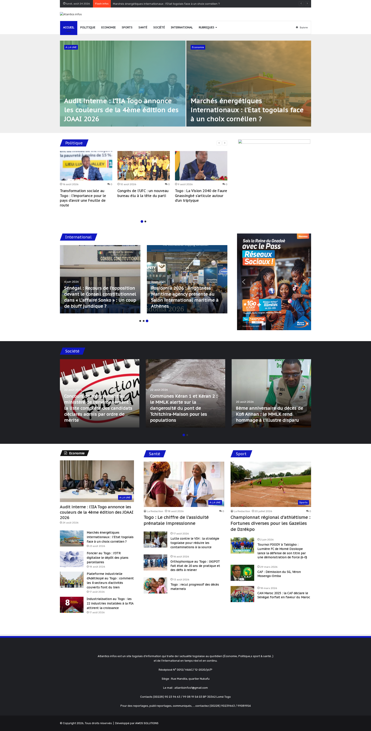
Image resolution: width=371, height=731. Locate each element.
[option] (185, 84)
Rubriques (206, 27)
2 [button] (145, 221)
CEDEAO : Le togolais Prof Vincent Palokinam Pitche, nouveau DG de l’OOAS (179, 300)
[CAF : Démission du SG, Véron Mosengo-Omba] (242, 573)
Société (159, 27)
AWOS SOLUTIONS (146, 723)
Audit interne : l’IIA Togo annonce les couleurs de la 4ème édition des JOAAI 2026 (121, 109)
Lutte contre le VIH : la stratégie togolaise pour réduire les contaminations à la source (194, 543)
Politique (87, 27)
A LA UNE (71, 47)
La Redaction (155, 511)
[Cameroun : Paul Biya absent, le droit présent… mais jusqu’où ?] (100, 279)
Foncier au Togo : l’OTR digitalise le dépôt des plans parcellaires (107, 557)
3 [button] (147, 321)
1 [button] (142, 221)
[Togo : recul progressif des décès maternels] (155, 585)
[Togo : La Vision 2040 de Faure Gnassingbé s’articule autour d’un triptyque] (201, 166)
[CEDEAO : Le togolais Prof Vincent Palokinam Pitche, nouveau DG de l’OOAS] (187, 279)
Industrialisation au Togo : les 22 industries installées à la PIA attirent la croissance (110, 603)
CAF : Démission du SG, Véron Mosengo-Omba (279, 574)
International (182, 27)
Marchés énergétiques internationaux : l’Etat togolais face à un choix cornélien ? (247, 109)
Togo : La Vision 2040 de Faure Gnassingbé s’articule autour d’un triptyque (201, 196)
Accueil (68, 27)
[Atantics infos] (71, 14)
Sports (127, 27)
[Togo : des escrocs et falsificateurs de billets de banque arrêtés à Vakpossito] (271, 393)
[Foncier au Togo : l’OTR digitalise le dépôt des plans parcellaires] (72, 559)
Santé (142, 27)
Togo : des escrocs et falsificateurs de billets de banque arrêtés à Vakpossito (266, 414)
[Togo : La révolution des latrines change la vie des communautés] (99, 393)
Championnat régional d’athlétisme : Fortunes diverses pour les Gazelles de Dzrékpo (270, 523)
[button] (243, 281)
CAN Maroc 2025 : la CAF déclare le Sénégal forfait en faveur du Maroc (283, 595)
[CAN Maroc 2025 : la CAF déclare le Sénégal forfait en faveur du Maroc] (242, 594)
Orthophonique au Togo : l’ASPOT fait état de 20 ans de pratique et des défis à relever (195, 566)
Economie (108, 27)
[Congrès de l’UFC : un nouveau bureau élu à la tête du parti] (143, 166)
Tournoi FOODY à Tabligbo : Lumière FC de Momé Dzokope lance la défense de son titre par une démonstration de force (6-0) (282, 551)
